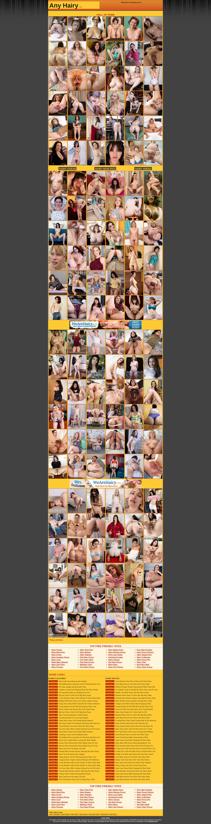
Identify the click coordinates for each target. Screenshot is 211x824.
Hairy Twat (141, 662)
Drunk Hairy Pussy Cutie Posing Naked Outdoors (71, 720)
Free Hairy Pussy (87, 667)
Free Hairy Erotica (144, 650)
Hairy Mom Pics (105, 168)
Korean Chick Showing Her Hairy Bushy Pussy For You (73, 743)
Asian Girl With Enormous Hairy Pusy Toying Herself (129, 709)
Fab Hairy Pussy (87, 657)
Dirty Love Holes (115, 655)
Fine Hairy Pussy (87, 662)
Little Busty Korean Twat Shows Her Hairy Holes (128, 684)
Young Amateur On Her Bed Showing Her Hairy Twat (72, 706)
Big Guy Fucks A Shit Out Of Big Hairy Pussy (70, 695)
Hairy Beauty (85, 652)
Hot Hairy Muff (143, 665)
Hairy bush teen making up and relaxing (67, 681)
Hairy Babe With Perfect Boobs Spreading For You (128, 743)
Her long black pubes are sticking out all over (69, 692)
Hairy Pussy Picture (145, 652)
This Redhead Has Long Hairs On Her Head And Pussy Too (74, 684)
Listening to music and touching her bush (68, 734)
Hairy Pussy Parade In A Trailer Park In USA (126, 712)
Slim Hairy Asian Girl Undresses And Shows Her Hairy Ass (74, 723)
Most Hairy (113, 665)
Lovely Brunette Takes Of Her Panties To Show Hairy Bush (74, 698)
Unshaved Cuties (115, 657)
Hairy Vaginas (86, 655)
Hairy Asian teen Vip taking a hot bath (67, 749)
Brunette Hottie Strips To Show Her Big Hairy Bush (129, 695)
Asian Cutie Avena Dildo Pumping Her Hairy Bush (128, 740)
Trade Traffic (105, 818)
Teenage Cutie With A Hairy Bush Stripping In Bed (128, 704)
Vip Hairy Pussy (115, 662)
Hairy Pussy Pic (143, 660)
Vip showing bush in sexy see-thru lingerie (68, 718)
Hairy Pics (113, 814)
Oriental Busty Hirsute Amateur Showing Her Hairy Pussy (74, 751)
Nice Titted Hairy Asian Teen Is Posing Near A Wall (72, 779)
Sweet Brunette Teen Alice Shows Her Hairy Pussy (71, 726)
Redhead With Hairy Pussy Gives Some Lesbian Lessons (73, 701)
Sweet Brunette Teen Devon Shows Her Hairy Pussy (129, 681)
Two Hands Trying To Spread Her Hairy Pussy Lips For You (132, 690)
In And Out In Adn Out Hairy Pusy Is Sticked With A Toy (130, 749)
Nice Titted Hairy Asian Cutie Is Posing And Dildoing (129, 732)
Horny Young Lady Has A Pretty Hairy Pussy (126, 765)
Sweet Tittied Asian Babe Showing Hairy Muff (127, 737)
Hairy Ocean (67, 168)
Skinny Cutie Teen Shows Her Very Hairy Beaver (128, 760)
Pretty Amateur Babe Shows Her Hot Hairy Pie (127, 723)
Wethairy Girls (86, 665)
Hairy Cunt (56, 660)
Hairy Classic (114, 660)
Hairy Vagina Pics (144, 655)
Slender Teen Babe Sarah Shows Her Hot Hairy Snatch (129, 754)
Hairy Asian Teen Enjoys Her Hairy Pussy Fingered (128, 763)
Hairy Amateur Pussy (60, 657)
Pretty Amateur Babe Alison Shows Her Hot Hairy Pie (129, 726)
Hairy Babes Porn (115, 650)
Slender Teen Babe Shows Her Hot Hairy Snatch (127, 692)
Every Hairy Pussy (144, 667)
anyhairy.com (153, 821)
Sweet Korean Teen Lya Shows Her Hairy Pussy (127, 734)
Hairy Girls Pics (58, 665)
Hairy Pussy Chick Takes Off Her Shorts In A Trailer (129, 729)
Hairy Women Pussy (117, 652)
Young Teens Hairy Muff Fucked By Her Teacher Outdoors (74, 704)
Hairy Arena (143, 168)
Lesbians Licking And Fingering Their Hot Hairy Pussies (73, 690)
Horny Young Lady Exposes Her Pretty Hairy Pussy (72, 709)
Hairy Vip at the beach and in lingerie (67, 754)
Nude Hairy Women (59, 662)
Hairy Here (74, 814)
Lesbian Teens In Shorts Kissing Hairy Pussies (70, 774)
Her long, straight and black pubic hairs (67, 687)
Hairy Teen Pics (86, 650)
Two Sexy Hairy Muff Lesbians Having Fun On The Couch (74, 729)
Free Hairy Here (86, 660)
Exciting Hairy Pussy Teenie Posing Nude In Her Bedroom (131, 720)
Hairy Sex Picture (115, 667)
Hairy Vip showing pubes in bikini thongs (68, 715)
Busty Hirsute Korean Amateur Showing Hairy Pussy (129, 701)
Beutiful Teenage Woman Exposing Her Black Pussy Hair (130, 687)
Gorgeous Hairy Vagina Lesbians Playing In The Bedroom (74, 760)
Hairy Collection (143, 657)
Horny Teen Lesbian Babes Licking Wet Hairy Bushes (72, 740)
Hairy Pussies (57, 667)
